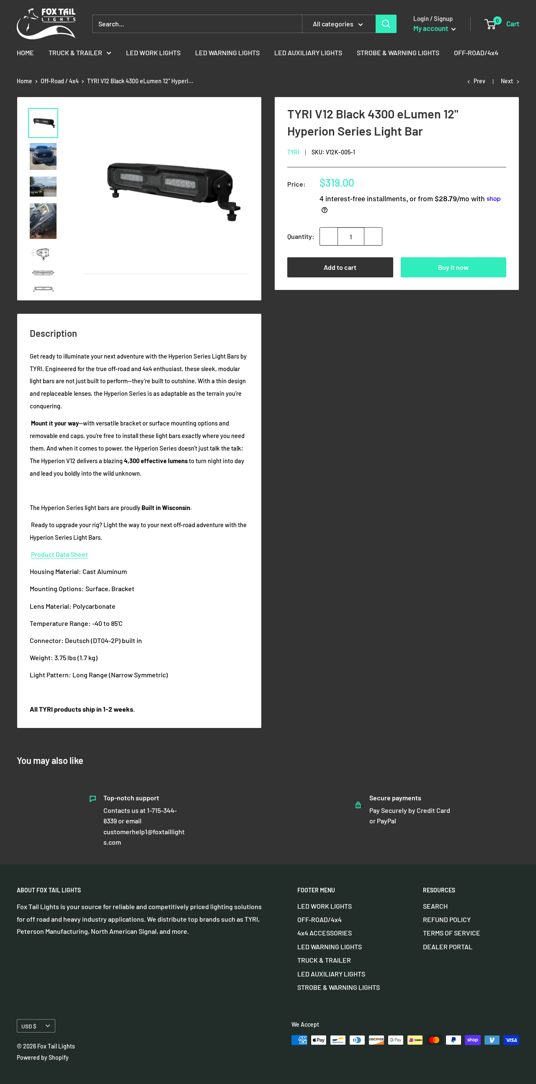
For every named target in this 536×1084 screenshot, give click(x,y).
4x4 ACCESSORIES (324, 933)
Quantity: (300, 236)
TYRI (293, 152)
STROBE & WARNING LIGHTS (398, 52)
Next (507, 81)
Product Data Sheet (59, 554)
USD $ (28, 1026)
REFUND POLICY (447, 919)
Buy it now (453, 267)
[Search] (386, 24)
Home (24, 81)
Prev (479, 81)
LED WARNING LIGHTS (227, 52)
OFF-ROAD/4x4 (476, 52)
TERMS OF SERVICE (451, 933)
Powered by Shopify (43, 1057)
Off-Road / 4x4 (60, 81)
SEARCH (435, 906)
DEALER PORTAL (447, 947)
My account (431, 28)
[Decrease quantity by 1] (329, 236)
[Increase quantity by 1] (373, 236)
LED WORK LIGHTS (153, 52)
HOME (25, 52)
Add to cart (340, 267)
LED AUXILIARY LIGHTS (308, 52)
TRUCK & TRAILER (75, 52)
